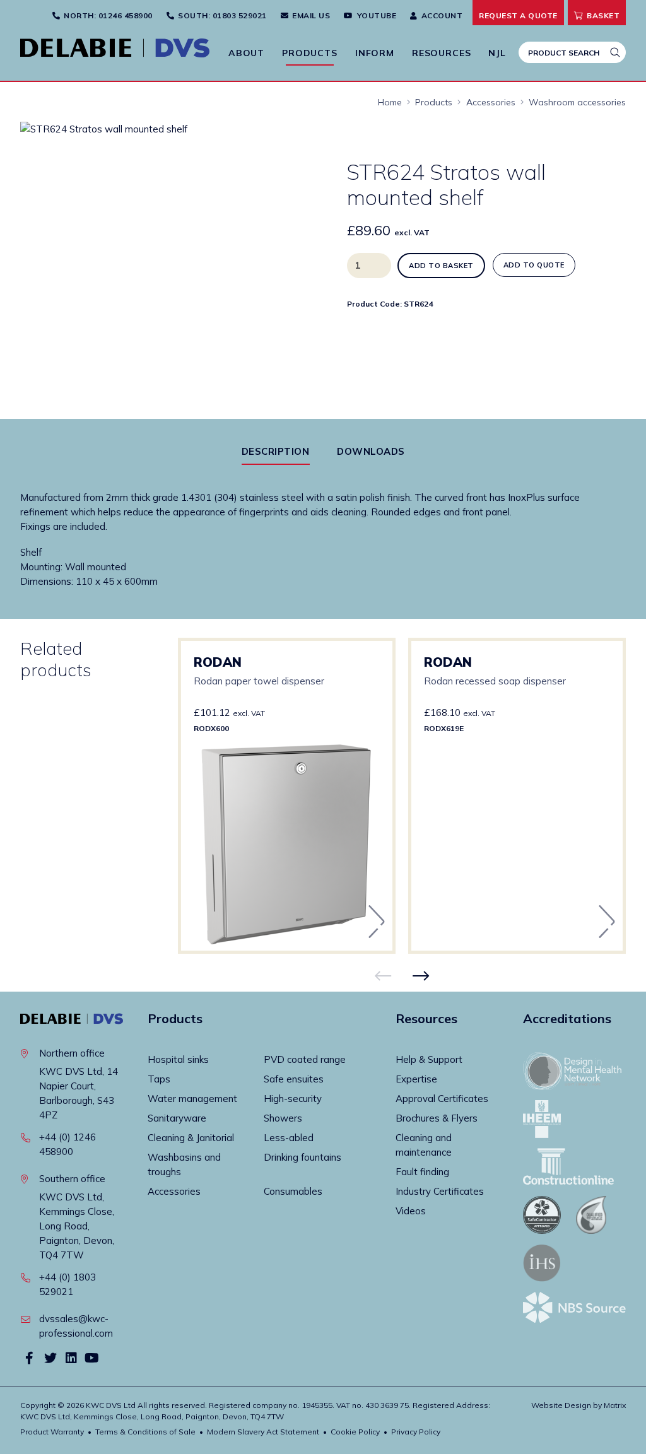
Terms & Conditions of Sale (145, 1431)
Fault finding (422, 1172)
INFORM (374, 53)
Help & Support (429, 1059)
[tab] (275, 451)
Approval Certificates (442, 1099)
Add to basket (441, 265)
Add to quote (534, 265)
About (246, 53)
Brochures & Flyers (437, 1118)
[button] (278, 142)
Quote (518, 15)
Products (310, 53)
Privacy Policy (415, 1431)
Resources (441, 53)
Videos (411, 1211)
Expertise (416, 1079)
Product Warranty (52, 1431)
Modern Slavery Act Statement (263, 1431)
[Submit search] (615, 52)
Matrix (615, 1405)
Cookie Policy (355, 1431)
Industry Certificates (440, 1191)
